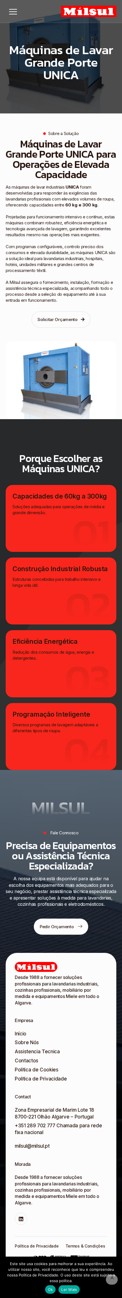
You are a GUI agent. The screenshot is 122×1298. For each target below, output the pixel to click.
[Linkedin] (21, 1219)
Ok (50, 1289)
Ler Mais (69, 1289)
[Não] (112, 1279)
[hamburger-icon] (13, 11)
